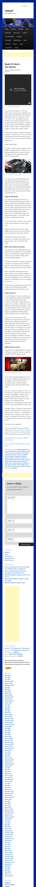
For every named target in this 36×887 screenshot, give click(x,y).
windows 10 (26, 463)
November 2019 (9, 744)
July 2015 (7, 821)
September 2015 (9, 817)
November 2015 (9, 813)
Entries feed (8, 556)
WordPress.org (9, 560)
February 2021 (9, 715)
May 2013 (7, 870)
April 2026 (8, 677)
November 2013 (9, 858)
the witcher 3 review (16, 454)
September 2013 (9, 862)
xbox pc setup (20, 466)
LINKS (21, 44)
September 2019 (9, 748)
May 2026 (7, 675)
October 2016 (8, 795)
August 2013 (8, 864)
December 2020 (9, 718)
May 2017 (7, 785)
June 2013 (8, 868)
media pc (22, 451)
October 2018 (8, 762)
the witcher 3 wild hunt (14, 456)
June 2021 (8, 707)
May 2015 (7, 825)
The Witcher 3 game (10, 119)
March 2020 (8, 736)
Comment (11, 497)
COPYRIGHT (8, 48)
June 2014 (8, 844)
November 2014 (9, 835)
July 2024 (7, 679)
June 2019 (8, 754)
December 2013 (9, 856)
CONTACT (7, 44)
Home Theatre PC (13, 451)
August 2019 (8, 750)
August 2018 (8, 766)
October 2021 (8, 699)
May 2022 (7, 689)
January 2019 (8, 758)
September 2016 (9, 797)
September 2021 (9, 701)
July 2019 (7, 752)
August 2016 (8, 799)
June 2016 (8, 803)
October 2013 (8, 860)
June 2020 (8, 730)
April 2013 (8, 872)
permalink (14, 468)
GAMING (24, 33)
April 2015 (8, 827)
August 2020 (8, 726)
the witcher (11, 453)
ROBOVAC (19, 36)
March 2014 (8, 850)
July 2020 (7, 728)
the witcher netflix (19, 459)
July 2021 (7, 705)
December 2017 (9, 779)
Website (10, 539)
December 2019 (9, 742)
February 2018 (9, 775)
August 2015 (8, 819)
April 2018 (8, 772)
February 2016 (9, 809)
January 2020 (8, 740)
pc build (28, 451)
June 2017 (8, 783)
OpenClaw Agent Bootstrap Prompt (15, 582)
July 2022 (7, 687)
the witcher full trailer (19, 458)
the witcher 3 (18, 453)
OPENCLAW (16, 33)
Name (11, 520)
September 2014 (9, 838)
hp (19, 451)
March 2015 (8, 829)
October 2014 (8, 836)
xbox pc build (20, 465)
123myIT (9, 10)
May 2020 (7, 732)
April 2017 (8, 787)
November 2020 (9, 720)
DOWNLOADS (17, 40)
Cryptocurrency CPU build (19, 134)
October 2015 (8, 815)
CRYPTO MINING (9, 36)
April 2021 (8, 711)
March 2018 (8, 774)
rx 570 (6, 453)
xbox (6, 465)
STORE (16, 48)
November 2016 (9, 793)
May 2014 (7, 846)
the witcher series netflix (18, 461)
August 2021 (8, 703)
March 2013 (8, 874)
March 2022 (8, 693)
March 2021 (8, 713)
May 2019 (7, 756)
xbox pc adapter (12, 465)
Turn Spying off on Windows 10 (21, 648)
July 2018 (7, 768)
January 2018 (8, 777)
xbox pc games (12, 466)
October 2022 (8, 683)
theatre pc (20, 463)
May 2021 (7, 709)
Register (7, 552)
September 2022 (9, 685)
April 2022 (8, 691)
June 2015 (8, 823)
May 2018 (7, 770)
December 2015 (9, 811)
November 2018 (9, 760)
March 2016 (8, 807)
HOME (6, 29)
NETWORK (8, 40)
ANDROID (20, 29)
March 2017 (8, 789)
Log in (6, 554)
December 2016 (9, 791)
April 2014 (8, 848)
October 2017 (8, 781)
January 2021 (8, 716)
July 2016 (7, 801)
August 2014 (8, 840)
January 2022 (8, 695)
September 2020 (9, 724)
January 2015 (8, 831)
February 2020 (9, 738)
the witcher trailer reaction (16, 462)
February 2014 (9, 852)
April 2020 (8, 734)
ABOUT (15, 44)
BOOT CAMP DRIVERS (15, 654)
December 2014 (9, 833)
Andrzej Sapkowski (19, 117)
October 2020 (8, 722)
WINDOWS (8, 33)
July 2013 (7, 866)
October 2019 (8, 746)
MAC (27, 29)
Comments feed (9, 558)
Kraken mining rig (11, 138)
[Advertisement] (18, 54)
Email (11, 529)
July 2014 (7, 842)
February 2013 (9, 876)
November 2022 (9, 681)
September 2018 (9, 764)
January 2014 (8, 854)
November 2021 (9, 697)
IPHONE (13, 29)
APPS (25, 40)
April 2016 (8, 805)
